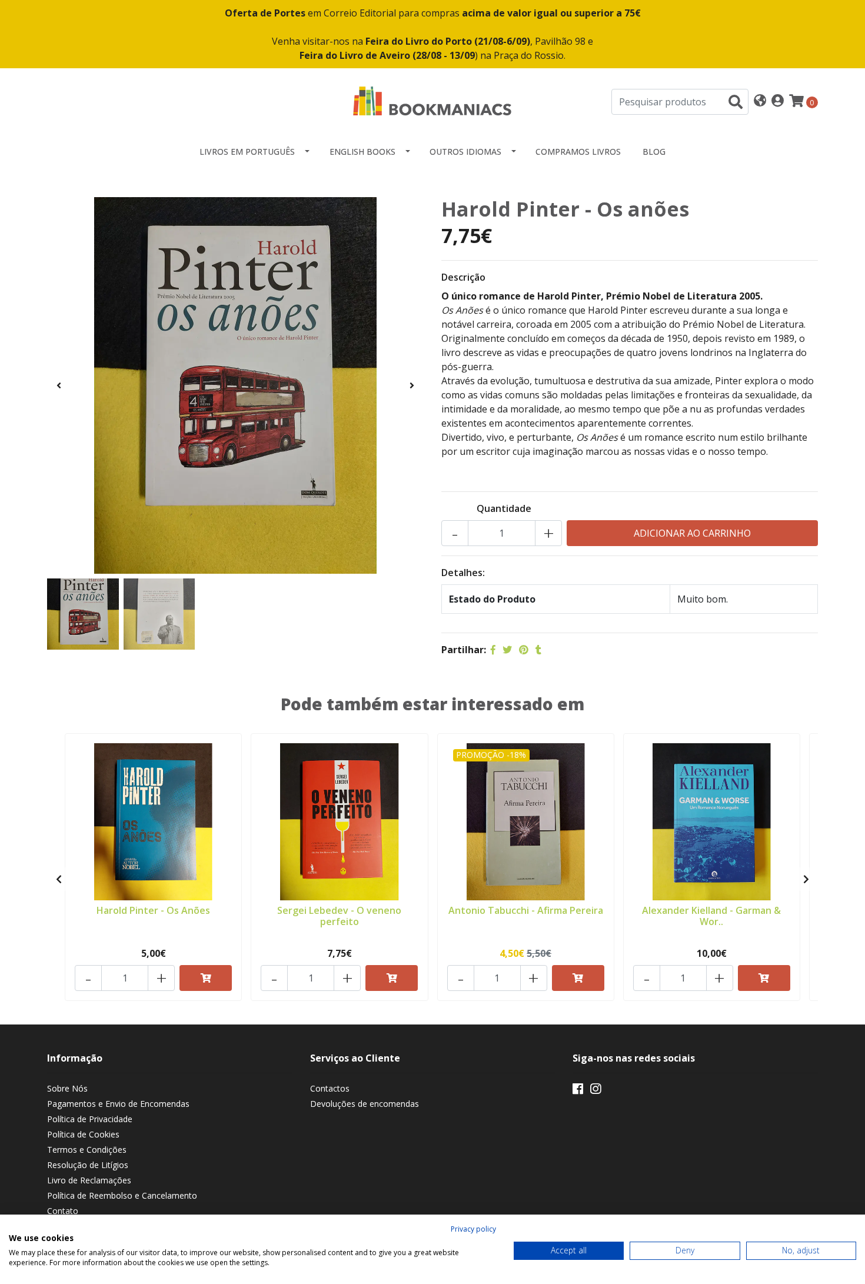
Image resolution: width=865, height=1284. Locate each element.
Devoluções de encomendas (364, 1103)
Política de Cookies (83, 1134)
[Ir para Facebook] (578, 1091)
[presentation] (59, 385)
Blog (654, 151)
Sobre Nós (67, 1088)
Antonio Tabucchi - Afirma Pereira (525, 910)
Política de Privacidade (89, 1119)
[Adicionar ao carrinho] (205, 978)
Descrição (463, 277)
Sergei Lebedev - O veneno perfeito (339, 916)
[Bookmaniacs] (432, 100)
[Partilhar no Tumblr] (538, 649)
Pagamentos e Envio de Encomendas (118, 1103)
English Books (362, 151)
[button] (760, 101)
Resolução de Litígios (87, 1164)
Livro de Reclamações (89, 1180)
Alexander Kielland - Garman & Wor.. (711, 916)
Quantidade (504, 508)
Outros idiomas (465, 151)
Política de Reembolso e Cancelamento (122, 1195)
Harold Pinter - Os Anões (153, 910)
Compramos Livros (578, 151)
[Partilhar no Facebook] (493, 649)
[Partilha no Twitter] (507, 649)
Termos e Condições (87, 1149)
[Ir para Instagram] (595, 1091)
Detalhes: (463, 572)
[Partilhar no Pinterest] (523, 649)
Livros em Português (247, 151)
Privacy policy (473, 1229)
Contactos (330, 1088)
